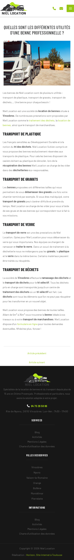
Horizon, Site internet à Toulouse (44, 554)
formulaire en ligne (27, 324)
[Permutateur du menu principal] (70, 8)
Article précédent (36, 353)
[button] (54, 8)
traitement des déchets (41, 120)
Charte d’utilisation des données (37, 446)
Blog (37, 432)
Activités (37, 436)
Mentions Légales (37, 441)
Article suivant (37, 362)
